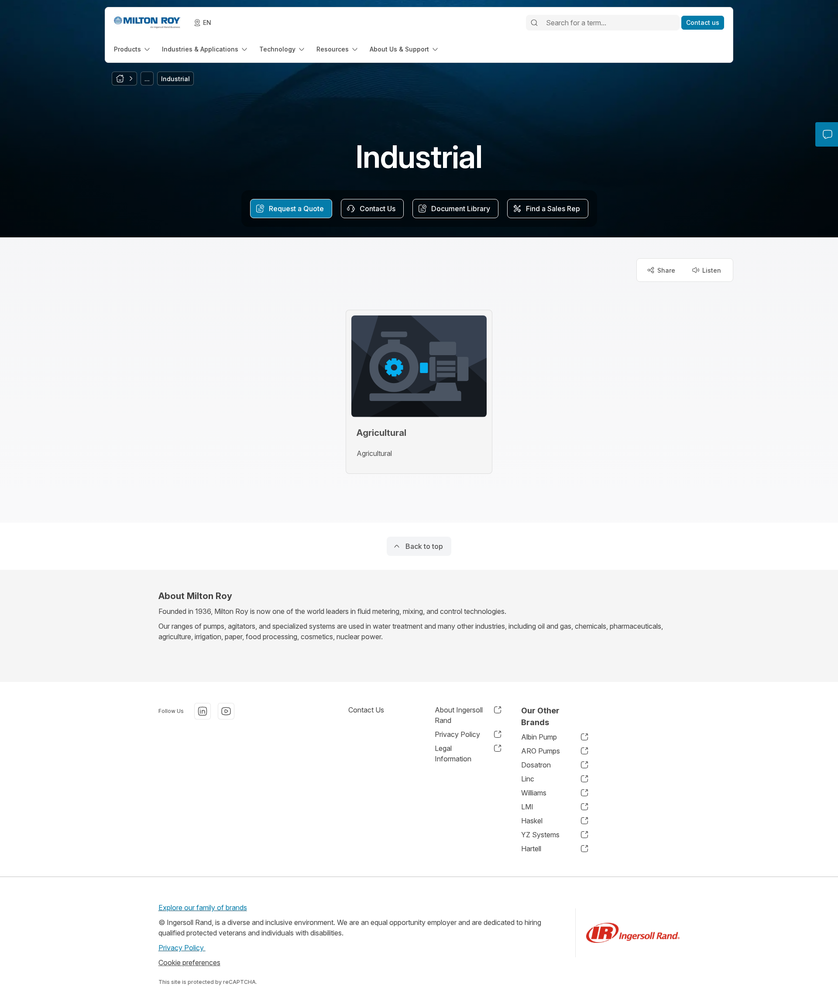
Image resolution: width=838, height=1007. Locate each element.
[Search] (534, 23)
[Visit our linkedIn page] (202, 711)
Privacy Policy (182, 947)
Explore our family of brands (202, 907)
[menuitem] (132, 49)
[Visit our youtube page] (226, 711)
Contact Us (366, 710)
